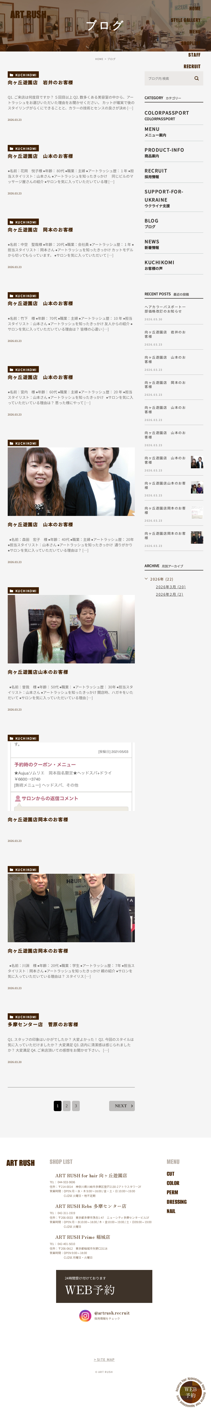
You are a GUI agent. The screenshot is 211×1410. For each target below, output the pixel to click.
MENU (195, 31)
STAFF (194, 54)
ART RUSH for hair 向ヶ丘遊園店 (91, 1175)
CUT (170, 1174)
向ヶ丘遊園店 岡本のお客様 (40, 229)
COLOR (173, 1183)
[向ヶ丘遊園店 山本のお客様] (71, 481)
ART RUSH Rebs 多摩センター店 (91, 1206)
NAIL (171, 1211)
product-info (164, 152)
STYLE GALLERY (186, 20)
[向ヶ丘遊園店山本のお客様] (71, 629)
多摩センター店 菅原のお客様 (43, 1024)
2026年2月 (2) (169, 594)
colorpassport (167, 114)
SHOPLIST (191, 43)
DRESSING (177, 1202)
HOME (195, 8)
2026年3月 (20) (171, 586)
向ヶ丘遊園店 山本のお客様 (40, 155)
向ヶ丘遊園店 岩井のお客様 (40, 82)
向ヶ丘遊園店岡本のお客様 (38, 819)
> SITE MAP (104, 1359)
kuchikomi (26, 75)
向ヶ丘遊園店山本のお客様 (38, 671)
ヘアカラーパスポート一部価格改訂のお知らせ (165, 309)
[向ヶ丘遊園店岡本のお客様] (71, 776)
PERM (172, 1192)
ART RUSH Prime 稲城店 (82, 1236)
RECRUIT (192, 66)
